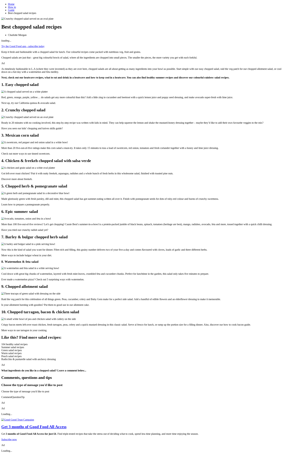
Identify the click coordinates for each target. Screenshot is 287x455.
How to (12, 7)
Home (11, 4)
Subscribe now (9, 439)
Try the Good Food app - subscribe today (23, 46)
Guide (11, 10)
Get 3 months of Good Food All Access (33, 427)
